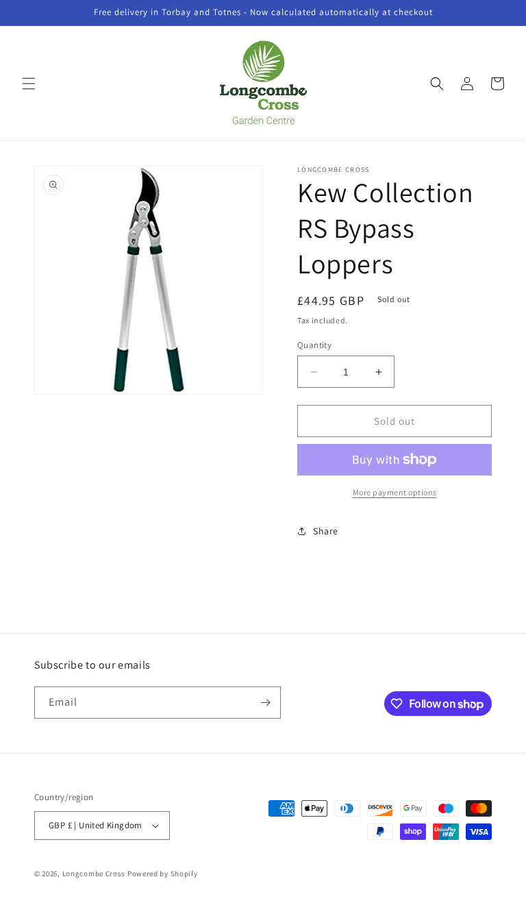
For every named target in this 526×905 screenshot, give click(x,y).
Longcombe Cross (94, 873)
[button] (29, 84)
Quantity (314, 345)
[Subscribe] (265, 702)
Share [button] (325, 531)
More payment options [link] (395, 492)
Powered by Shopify (162, 873)
